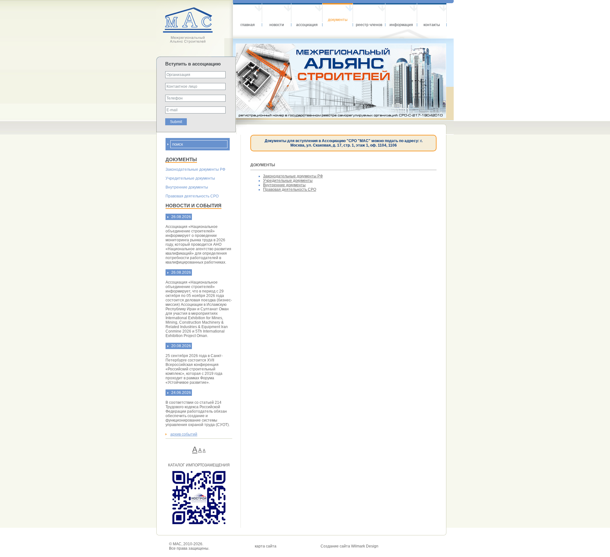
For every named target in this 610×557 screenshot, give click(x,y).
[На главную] (194, 42)
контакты (432, 25)
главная (248, 25)
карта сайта (265, 546)
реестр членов (369, 25)
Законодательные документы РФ (195, 169)
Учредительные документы (190, 178)
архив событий (183, 434)
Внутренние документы (187, 187)
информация (401, 25)
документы (338, 19)
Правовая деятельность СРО (192, 196)
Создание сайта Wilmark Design (349, 546)
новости (276, 25)
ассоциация (307, 25)
